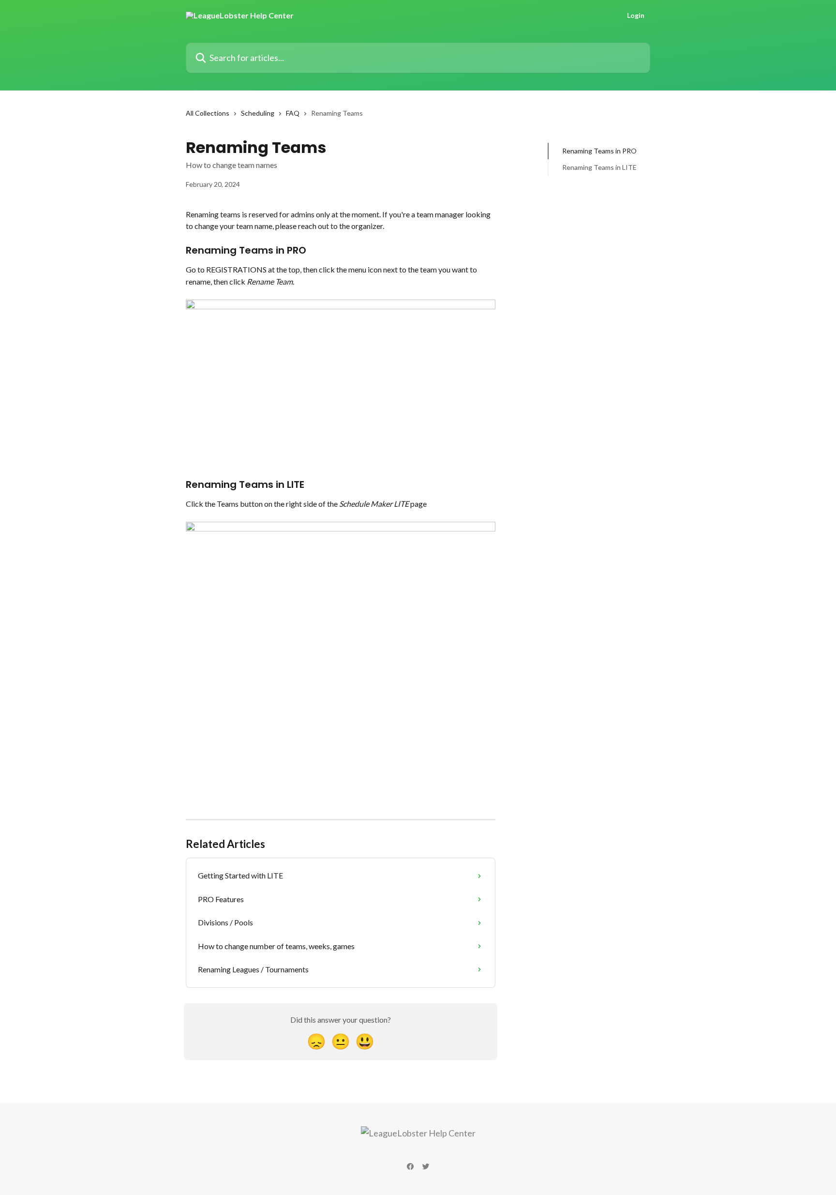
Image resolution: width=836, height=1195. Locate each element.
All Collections (207, 113)
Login (635, 15)
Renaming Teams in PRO (599, 151)
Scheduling (257, 113)
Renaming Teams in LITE (599, 167)
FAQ (292, 113)
